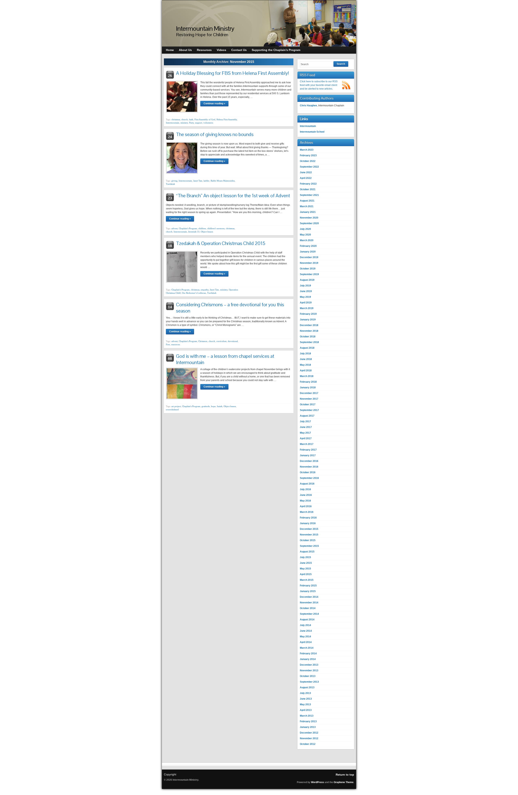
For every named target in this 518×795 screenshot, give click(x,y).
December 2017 (309, 393)
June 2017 (306, 427)
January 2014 (308, 659)
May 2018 (305, 364)
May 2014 (305, 636)
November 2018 (309, 330)
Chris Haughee (308, 105)
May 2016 (305, 500)
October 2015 (307, 540)
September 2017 (309, 410)
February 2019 (308, 314)
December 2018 (309, 325)
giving (174, 180)
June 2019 (306, 291)
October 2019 (307, 268)
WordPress (317, 782)
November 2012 (309, 738)
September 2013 (309, 681)
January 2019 (308, 319)
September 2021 (309, 195)
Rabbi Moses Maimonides (223, 180)
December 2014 (309, 596)
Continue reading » (214, 103)
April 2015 (306, 574)
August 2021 (307, 200)
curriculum (221, 341)
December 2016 (309, 461)
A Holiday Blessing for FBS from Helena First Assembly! (232, 73)
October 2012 (307, 744)
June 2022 (306, 172)
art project (176, 406)
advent (174, 228)
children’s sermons (216, 228)
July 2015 (305, 557)
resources (175, 344)
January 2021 (308, 212)
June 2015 (306, 563)
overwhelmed (172, 409)
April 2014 (306, 642)
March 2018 (306, 376)
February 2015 (308, 585)
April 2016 (306, 506)
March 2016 (306, 512)
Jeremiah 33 (194, 231)
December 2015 (309, 529)
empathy (205, 289)
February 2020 (308, 246)
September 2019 (309, 274)
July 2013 (305, 693)
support (198, 122)
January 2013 (308, 727)
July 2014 (305, 625)
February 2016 (308, 517)
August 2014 (307, 619)
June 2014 (306, 630)
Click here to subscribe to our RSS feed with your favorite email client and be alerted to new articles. (319, 85)
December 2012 (309, 732)
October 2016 (307, 472)
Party (191, 122)
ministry (184, 122)
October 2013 (307, 676)
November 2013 (309, 670)
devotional (233, 341)
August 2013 (307, 687)
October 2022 (307, 161)
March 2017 (306, 444)
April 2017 (306, 438)
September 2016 (309, 478)
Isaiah (219, 406)
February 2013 (308, 721)
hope (213, 406)
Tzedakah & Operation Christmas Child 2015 (220, 243)
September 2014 (309, 613)
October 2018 (307, 336)
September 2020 (309, 223)
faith (191, 119)
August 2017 (307, 415)
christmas (175, 119)
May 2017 (305, 432)
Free (168, 344)
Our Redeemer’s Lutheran (194, 293)
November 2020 (309, 217)
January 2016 (308, 523)
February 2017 (308, 449)
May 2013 (305, 704)
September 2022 (309, 166)
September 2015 (309, 546)
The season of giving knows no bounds (215, 134)
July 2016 (305, 489)
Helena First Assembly (227, 119)
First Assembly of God (204, 119)
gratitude (206, 406)
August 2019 (307, 280)
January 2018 (308, 387)
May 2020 (305, 234)
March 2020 (306, 240)
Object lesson (207, 231)
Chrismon (202, 341)
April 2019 (306, 302)
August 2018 (307, 347)
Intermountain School (312, 131)
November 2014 (309, 602)
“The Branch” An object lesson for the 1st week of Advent (233, 195)
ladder (206, 180)
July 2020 (305, 229)
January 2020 (308, 251)
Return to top (345, 774)
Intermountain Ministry (205, 28)
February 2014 (308, 653)
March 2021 (306, 206)
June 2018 (306, 359)
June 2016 (306, 495)
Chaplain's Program (188, 228)
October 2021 (307, 189)
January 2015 (308, 591)
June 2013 (306, 698)
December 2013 (309, 664)
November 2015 (309, 534)
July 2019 (305, 285)
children (202, 228)
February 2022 (308, 183)
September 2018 (309, 342)
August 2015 (307, 551)
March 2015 (306, 580)
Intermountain (172, 122)
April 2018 (306, 370)
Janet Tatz (197, 180)
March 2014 (306, 647)
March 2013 (306, 715)
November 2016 (309, 466)
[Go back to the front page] (259, 23)
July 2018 (305, 353)
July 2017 (305, 421)
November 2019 (309, 263)
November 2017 (309, 398)
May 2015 (305, 568)
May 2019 (305, 297)
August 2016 (307, 483)
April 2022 (306, 178)
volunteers (208, 122)
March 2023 (306, 149)
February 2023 (308, 155)
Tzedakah (170, 184)
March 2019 (306, 308)
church (184, 119)
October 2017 (307, 404)
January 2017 (308, 455)
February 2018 (308, 381)
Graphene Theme (343, 782)
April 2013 (306, 710)
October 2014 (307, 608)
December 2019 (309, 257)
